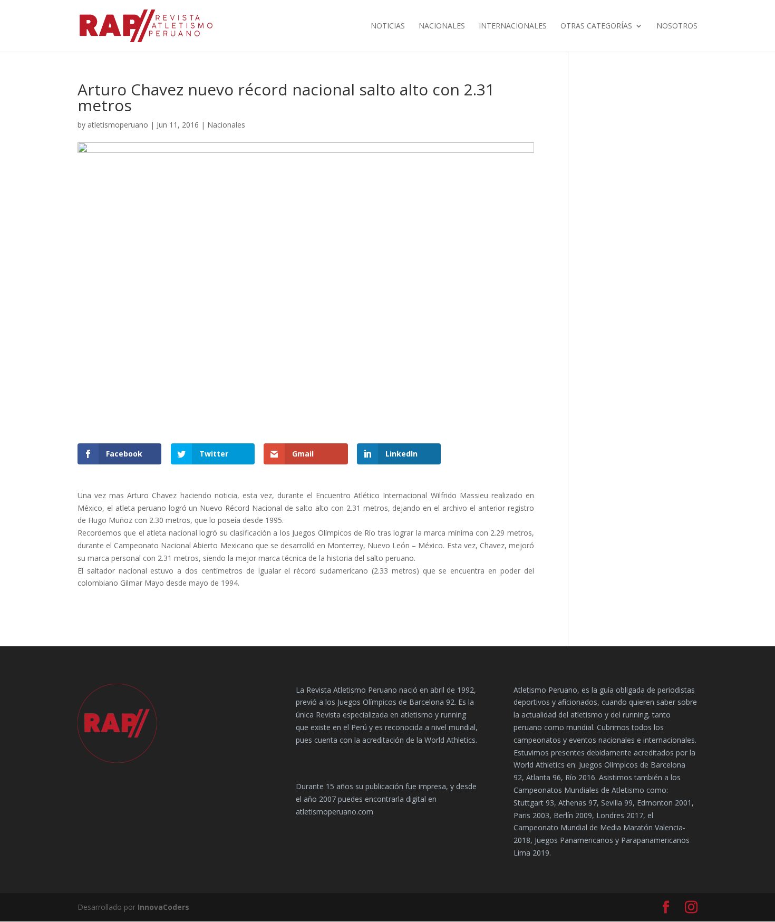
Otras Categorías (596, 26)
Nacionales (442, 26)
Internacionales (513, 26)
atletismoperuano (118, 125)
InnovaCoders (163, 907)
